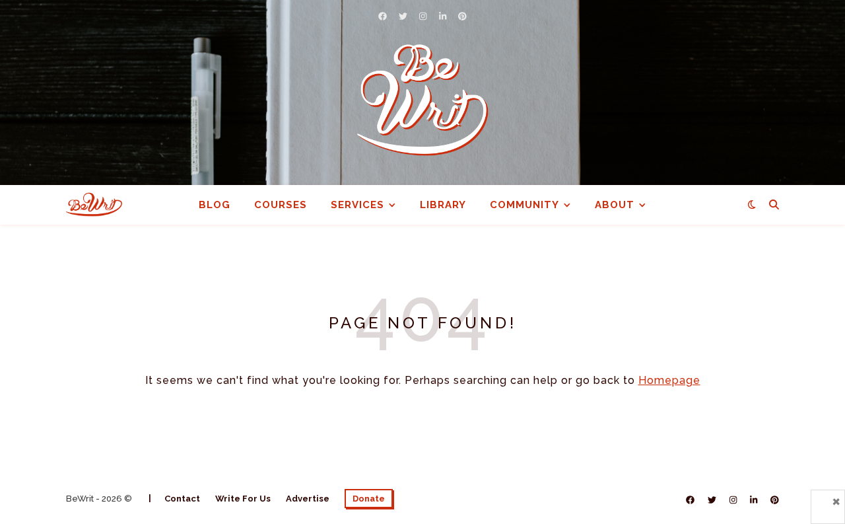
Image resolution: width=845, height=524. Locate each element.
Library (443, 205)
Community (524, 205)
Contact (182, 499)
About (614, 205)
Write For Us (243, 499)
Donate (369, 499)
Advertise (307, 499)
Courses (280, 205)
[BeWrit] (422, 99)
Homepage (669, 380)
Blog (214, 205)
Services (357, 205)
